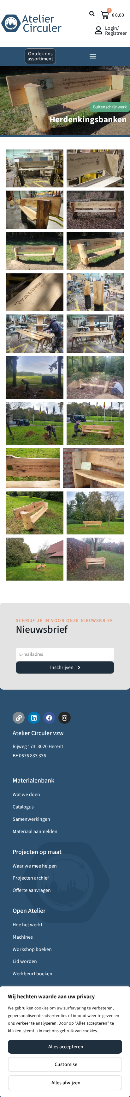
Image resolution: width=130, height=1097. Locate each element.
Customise (66, 1064)
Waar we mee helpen (35, 865)
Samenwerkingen (31, 819)
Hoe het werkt (27, 924)
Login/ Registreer (116, 31)
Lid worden (25, 961)
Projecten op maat (37, 852)
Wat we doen (26, 794)
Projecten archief (31, 878)
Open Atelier (29, 910)
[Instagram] (64, 718)
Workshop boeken (32, 949)
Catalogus (23, 806)
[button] (92, 56)
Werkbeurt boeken (32, 973)
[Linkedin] (34, 718)
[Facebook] (49, 718)
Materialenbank (33, 780)
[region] (65, 1041)
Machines (23, 937)
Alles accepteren (65, 1046)
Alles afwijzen (65, 1082)
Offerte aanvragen (32, 890)
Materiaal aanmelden (35, 831)
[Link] (19, 718)
